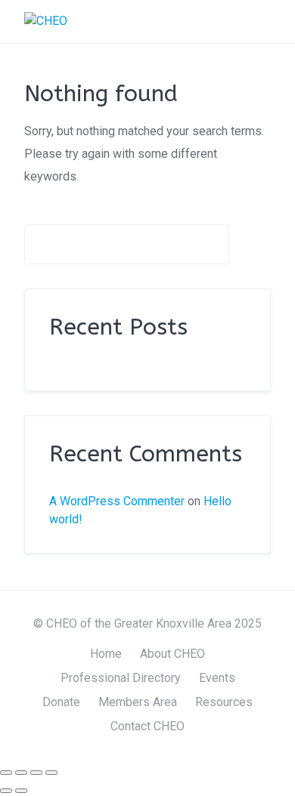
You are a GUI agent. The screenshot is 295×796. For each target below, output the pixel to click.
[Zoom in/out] (6, 772)
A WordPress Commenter (117, 501)
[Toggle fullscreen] (21, 772)
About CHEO (172, 653)
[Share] (36, 772)
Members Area (137, 702)
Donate (61, 702)
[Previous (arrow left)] (6, 790)
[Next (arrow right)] (21, 790)
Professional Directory (121, 678)
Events (217, 678)
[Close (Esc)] (51, 772)
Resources (224, 702)
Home (106, 653)
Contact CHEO (147, 726)
